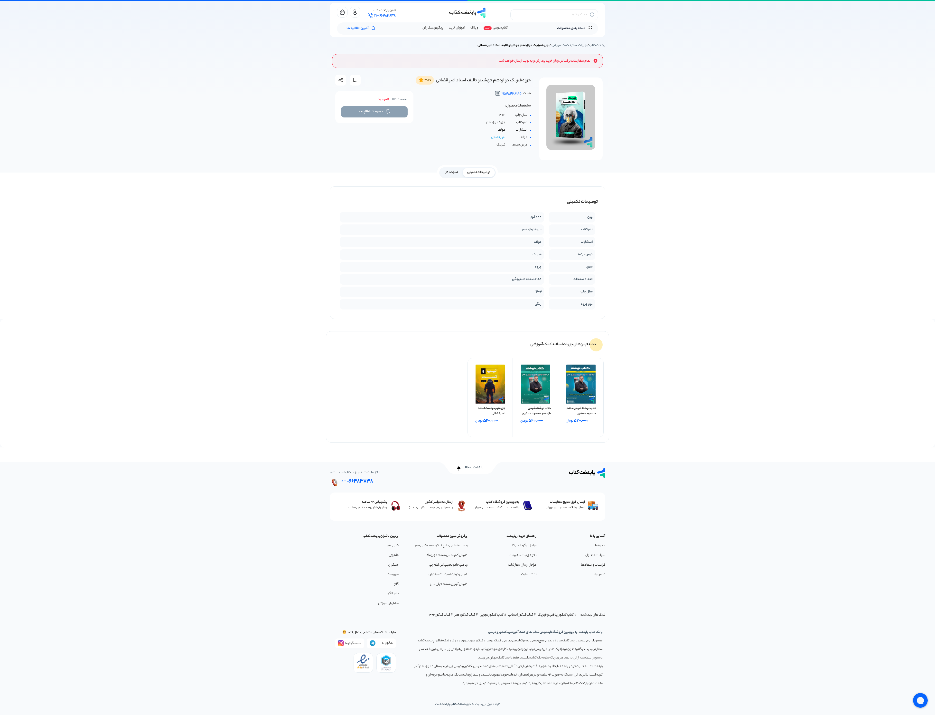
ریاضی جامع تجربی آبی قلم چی (448, 565)
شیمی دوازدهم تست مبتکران (448, 574)
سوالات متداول (595, 555)
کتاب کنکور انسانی (520, 615)
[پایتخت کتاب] (467, 12)
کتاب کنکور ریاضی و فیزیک (556, 615)
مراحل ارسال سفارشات (522, 565)
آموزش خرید (457, 28)
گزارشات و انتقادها (593, 565)
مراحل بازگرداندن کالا (523, 546)
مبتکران (393, 565)
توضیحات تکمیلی (478, 172)
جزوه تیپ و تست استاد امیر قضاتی (491, 411)
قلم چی (394, 555)
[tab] (479, 172)
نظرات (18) (451, 172)
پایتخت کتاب (597, 45)
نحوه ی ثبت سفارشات (522, 555)
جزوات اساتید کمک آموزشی (569, 45)
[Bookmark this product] (355, 80)
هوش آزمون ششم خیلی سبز (449, 584)
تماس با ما (599, 574)
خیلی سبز (393, 546)
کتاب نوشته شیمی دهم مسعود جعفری (581, 411)
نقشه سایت (528, 574)
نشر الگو (393, 594)
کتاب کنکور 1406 (439, 615)
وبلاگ (474, 28)
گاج (396, 584)
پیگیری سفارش (433, 28)
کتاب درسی (500, 28)
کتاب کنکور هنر (465, 615)
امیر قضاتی (498, 137)
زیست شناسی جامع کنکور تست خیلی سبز (441, 546)
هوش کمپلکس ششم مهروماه (447, 555)
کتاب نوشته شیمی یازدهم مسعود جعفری (536, 411)
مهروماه (393, 574)
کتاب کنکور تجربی (492, 615)
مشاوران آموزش (388, 603)
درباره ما (600, 546)
